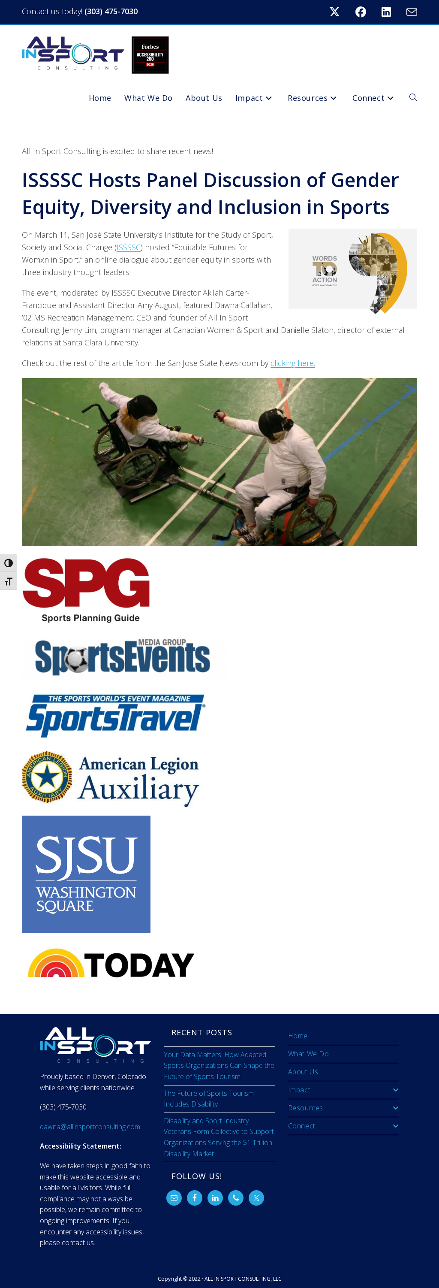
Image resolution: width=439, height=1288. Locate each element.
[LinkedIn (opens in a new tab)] (391, 12)
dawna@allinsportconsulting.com (90, 1126)
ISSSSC (129, 247)
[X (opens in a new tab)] (340, 12)
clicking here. (293, 363)
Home (298, 1035)
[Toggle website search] (413, 97)
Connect (302, 1126)
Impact (299, 1089)
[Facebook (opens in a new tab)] (366, 12)
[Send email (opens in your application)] (410, 12)
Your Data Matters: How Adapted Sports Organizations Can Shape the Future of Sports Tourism (219, 1065)
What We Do (308, 1053)
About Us (303, 1071)
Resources (305, 1108)
